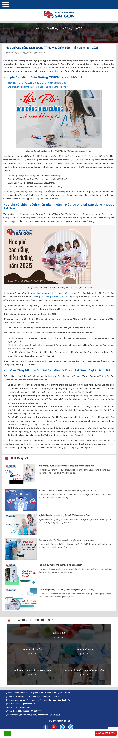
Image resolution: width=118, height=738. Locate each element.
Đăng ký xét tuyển (105, 733)
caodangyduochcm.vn (25, 704)
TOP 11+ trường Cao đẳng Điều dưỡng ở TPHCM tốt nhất (37, 83)
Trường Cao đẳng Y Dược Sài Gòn (51, 297)
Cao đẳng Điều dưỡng (54, 191)
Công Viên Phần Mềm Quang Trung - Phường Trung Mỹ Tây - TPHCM (42, 693)
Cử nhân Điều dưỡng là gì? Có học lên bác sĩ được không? (38, 87)
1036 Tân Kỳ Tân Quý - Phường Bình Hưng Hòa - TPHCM (37, 696)
